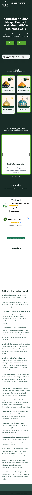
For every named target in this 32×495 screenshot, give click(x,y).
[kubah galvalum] (24, 84)
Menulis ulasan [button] (15, 211)
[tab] (12, 176)
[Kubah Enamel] (8, 84)
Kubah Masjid (18, 3)
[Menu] (29, 4)
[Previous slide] (2, 154)
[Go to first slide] (29, 154)
